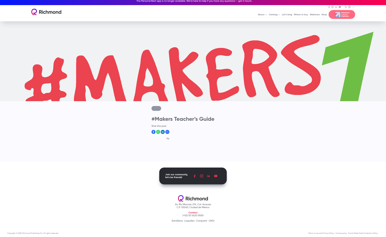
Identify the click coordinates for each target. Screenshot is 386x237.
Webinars (315, 14)
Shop (324, 14)
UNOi (211, 220)
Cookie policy (341, 233)
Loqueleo (189, 220)
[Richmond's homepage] (46, 12)
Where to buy (301, 14)
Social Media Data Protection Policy (363, 233)
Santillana (177, 220)
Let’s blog (287, 14)
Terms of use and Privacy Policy (321, 233)
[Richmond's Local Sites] (351, 7)
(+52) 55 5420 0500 (193, 215)
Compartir (201, 220)
